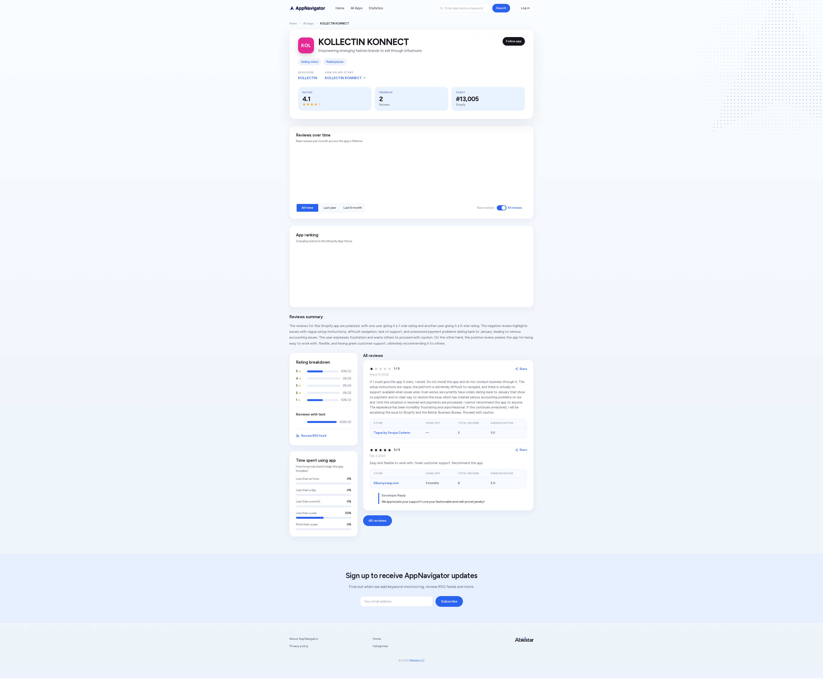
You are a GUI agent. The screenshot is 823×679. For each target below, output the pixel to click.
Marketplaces (335, 61)
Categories (380, 646)
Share (523, 368)
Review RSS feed (313, 436)
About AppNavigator (303, 639)
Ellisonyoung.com (386, 483)
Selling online (309, 61)
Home (339, 8)
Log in (525, 8)
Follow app (513, 41)
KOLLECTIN (307, 78)
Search (501, 8)
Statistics (376, 8)
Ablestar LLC (417, 660)
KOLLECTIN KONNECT (343, 78)
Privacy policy (298, 646)
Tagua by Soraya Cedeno (392, 433)
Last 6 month (353, 208)
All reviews (515, 208)
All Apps (356, 8)
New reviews (485, 208)
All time (307, 208)
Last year (330, 208)
